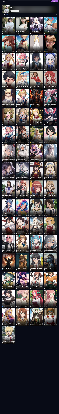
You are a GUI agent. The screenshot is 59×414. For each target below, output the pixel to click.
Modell (4, 14)
